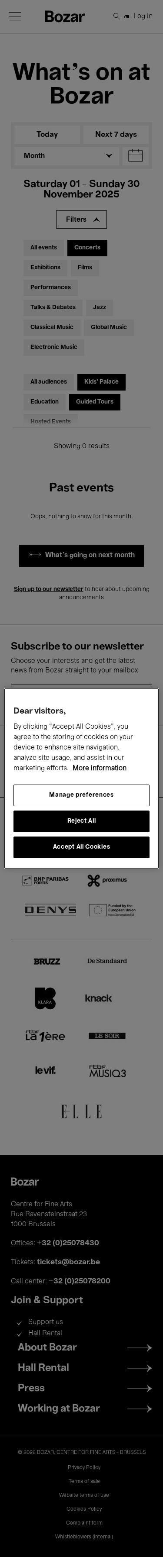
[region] (81, 778)
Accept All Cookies (81, 847)
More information (99, 769)
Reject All (81, 821)
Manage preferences (81, 795)
